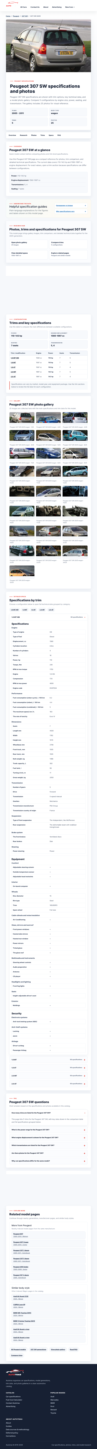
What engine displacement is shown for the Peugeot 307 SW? (35, 1137)
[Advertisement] (48, 291)
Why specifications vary (71, 211)
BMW (53, 1403)
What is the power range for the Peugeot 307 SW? (30, 1130)
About (8, 1423)
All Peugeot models (18, 1349)
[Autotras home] (15, 1373)
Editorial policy (12, 1433)
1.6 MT (13, 362)
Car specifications (13, 1397)
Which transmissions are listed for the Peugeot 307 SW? (33, 1145)
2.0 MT (13, 372)
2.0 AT (13, 377)
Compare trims (16, 1355)
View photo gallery (58, 1349)
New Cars (69, 7)
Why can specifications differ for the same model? (31, 1161)
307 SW (25, 16)
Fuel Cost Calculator (14, 1400)
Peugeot (16, 16)
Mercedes (55, 1400)
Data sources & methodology (17, 1429)
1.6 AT (13, 367)
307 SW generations (38, 1349)
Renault (54, 1410)
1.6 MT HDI (15, 358)
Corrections (11, 1436)
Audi (52, 1397)
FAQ (59, 135)
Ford (52, 1406)
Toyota (53, 1413)
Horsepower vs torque (71, 205)
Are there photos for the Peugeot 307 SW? (28, 1153)
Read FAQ (73, 1349)
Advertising (10, 1406)
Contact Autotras (13, 1403)
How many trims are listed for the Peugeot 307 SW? (31, 1113)
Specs (51, 135)
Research (23, 135)
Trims (42, 135)
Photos (33, 135)
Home (8, 16)
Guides (9, 1426)
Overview (12, 135)
